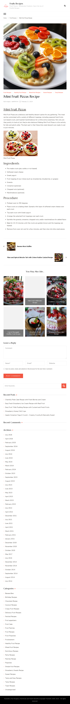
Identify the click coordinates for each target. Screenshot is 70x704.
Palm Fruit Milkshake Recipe (35, 301)
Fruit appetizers (10, 620)
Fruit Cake (8, 624)
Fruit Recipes (7, 92)
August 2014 (10, 577)
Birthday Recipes (11, 597)
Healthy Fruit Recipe (20, 92)
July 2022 (8, 508)
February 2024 (10, 469)
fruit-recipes (7, 102)
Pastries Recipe (10, 659)
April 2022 (9, 512)
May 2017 (8, 554)
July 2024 (8, 454)
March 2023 (9, 500)
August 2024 (10, 450)
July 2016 (8, 558)
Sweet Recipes (47, 92)
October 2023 (10, 473)
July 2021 (8, 520)
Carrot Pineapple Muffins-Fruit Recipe (13, 333)
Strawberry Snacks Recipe (14, 670)
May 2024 (8, 462)
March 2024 (9, 466)
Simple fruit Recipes (12, 667)
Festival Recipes (10, 616)
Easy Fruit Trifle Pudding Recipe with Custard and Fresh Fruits (27, 407)
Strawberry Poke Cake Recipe (56, 333)
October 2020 (10, 550)
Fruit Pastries (10, 628)
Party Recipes (10, 655)
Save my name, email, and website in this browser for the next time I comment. (29, 369)
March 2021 (9, 531)
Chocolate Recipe (11, 601)
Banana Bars (9, 593)
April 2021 (9, 527)
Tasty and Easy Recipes (13, 678)
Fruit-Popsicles (10, 636)
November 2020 (11, 546)
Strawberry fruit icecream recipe (35, 333)
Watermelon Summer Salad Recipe (13, 301)
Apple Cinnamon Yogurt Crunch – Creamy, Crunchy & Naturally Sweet (30, 415)
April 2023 (9, 496)
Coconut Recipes (11, 605)
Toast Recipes (10, 686)
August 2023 (10, 481)
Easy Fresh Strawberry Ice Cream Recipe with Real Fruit (25, 403)
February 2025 (10, 443)
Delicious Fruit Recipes (13, 613)
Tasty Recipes (59, 92)
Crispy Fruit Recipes (12, 609)
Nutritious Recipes (11, 651)
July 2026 (8, 435)
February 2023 (10, 504)
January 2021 (10, 539)
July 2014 (8, 581)
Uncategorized (10, 690)
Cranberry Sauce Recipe (56, 302)
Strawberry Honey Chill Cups (15, 411)
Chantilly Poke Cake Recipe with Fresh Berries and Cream (25, 400)
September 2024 (11, 446)
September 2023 (11, 477)
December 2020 (11, 543)
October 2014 (10, 570)
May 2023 (8, 493)
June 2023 (9, 489)
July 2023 (8, 485)
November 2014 (11, 566)
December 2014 (11, 562)
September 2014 (11, 573)
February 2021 (10, 535)
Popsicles (8, 663)
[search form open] (64, 6)
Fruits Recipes (16, 3)
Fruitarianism (9, 640)
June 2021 (9, 523)
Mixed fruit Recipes (34, 92)
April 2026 (9, 439)
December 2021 (11, 516)
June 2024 (9, 458)
